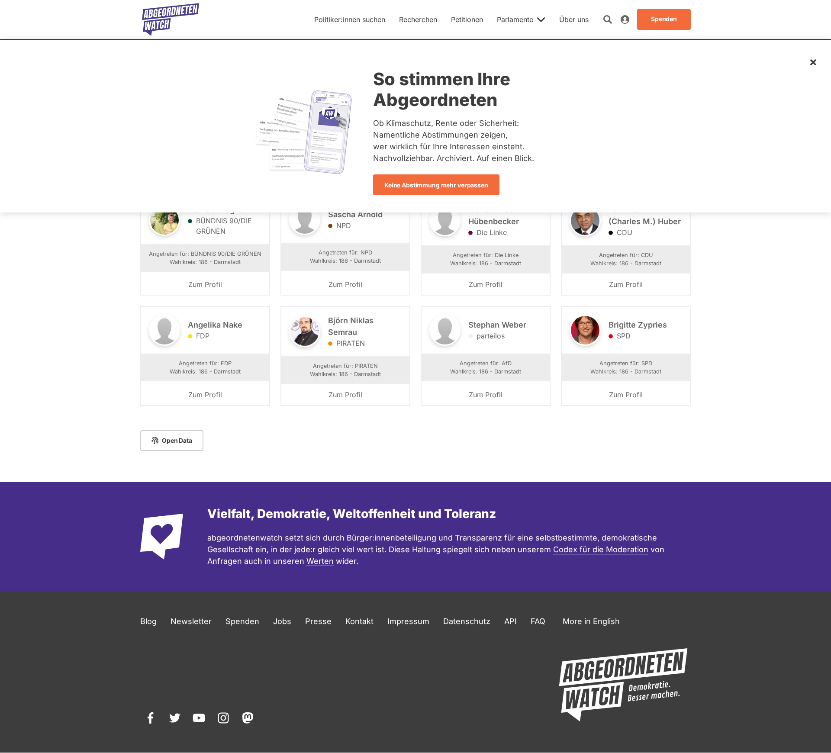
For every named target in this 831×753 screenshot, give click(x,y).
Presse (318, 621)
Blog (148, 621)
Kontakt (359, 621)
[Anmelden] (625, 19)
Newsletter (191, 621)
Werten (320, 561)
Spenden (242, 621)
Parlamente (515, 19)
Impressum (408, 621)
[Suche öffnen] (607, 19)
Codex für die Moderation (600, 549)
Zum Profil (205, 284)
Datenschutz (466, 621)
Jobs (282, 621)
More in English (591, 621)
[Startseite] (170, 19)
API (510, 621)
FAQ (538, 621)
